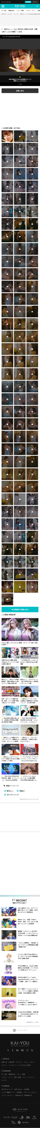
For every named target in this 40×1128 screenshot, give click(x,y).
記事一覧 (4, 1062)
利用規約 (19, 1092)
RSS (32, 1050)
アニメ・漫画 (21, 1074)
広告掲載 (26, 1089)
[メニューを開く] (3, 6)
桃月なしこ (9, 791)
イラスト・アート (7, 1077)
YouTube (17, 1050)
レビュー (4, 1065)
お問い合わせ (18, 1089)
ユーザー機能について (8, 1092)
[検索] (37, 6)
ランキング (19, 1062)
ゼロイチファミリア (12, 794)
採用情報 (27, 1095)
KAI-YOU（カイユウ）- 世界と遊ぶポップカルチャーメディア (20, 6)
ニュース (16, 14)
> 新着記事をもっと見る (32, 1022)
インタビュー (13, 1065)
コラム (26, 1062)
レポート (32, 1062)
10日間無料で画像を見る (20, 609)
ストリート (31, 1077)
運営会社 (18, 1095)
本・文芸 (4, 1074)
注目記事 (11, 1062)
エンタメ (10, 14)
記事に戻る (20, 91)
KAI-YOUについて (7, 1089)
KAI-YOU (4, 14)
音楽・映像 (17, 1077)
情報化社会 (12, 1074)
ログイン (35, 2)
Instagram (27, 1050)
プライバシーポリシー (30, 1092)
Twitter (8, 1050)
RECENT (21, 900)
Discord (22, 1050)
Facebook (12, 1050)
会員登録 (28, 2)
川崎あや (22, 791)
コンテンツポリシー (8, 1095)
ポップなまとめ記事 (24, 1065)
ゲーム (24, 1077)
